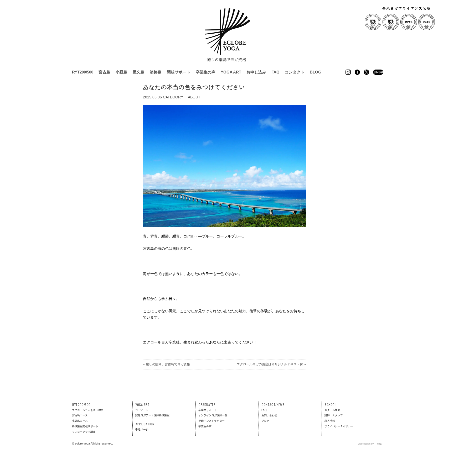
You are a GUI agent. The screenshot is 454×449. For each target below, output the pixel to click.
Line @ (378, 72)
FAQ (275, 72)
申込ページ (141, 429)
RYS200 (373, 22)
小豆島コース (80, 420)
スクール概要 (332, 410)
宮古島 (104, 72)
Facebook (357, 72)
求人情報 (329, 420)
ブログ (265, 420)
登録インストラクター (211, 420)
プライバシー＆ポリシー (338, 426)
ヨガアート (141, 410)
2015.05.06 (152, 97)
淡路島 (156, 72)
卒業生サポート (207, 410)
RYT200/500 (82, 72)
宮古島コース (80, 415)
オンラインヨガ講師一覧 (212, 415)
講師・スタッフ (333, 415)
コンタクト (295, 72)
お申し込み (256, 72)
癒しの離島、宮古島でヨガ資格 (166, 364)
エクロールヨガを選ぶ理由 (88, 410)
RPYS (408, 22)
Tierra (378, 443)
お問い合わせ (269, 415)
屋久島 (139, 72)
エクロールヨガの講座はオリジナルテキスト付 (271, 364)
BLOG (315, 72)
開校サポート (178, 72)
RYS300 (391, 22)
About (194, 97)
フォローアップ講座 (84, 431)
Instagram (348, 72)
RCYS (426, 22)
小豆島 (121, 72)
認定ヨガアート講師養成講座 (152, 415)
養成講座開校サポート (85, 426)
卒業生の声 (205, 72)
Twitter (366, 72)
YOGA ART (231, 72)
